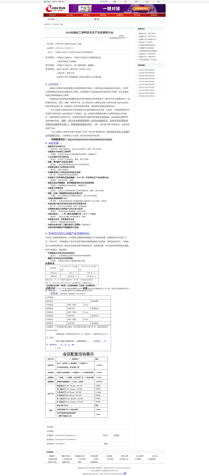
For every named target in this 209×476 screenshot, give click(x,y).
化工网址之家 (67, 459)
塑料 (136, 1)
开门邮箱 (138, 459)
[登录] (55, 1)
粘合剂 (96, 459)
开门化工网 (104, 1)
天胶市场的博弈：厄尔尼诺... (148, 60)
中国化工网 (124, 456)
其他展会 (154, 15)
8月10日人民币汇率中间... (147, 96)
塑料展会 (86, 15)
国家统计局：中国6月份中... (148, 54)
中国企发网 (94, 456)
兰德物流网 (93, 462)
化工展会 (69, 15)
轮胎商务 (52, 456)
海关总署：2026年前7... (146, 42)
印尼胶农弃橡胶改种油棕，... (148, 45)
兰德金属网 (151, 459)
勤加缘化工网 (79, 456)
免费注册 (61, 1)
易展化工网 (66, 462)
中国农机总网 (52, 459)
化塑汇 (80, 462)
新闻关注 (141, 29)
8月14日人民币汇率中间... (147, 84)
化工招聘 (110, 459)
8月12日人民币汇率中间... (147, 90)
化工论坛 (155, 456)
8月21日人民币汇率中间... (147, 70)
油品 (147, 1)
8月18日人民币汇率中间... (147, 79)
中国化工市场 (52, 462)
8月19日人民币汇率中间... (147, 76)
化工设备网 (139, 456)
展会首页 (52, 15)
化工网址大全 (124, 459)
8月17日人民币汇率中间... (147, 81)
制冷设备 (109, 456)
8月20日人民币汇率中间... (147, 73)
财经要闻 (141, 65)
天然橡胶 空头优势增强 (146, 48)
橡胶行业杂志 (66, 456)
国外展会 (137, 15)
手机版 (48, 1)
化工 (125, 1)
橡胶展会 (103, 15)
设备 (158, 1)
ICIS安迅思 (82, 459)
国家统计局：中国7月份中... (148, 33)
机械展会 (120, 15)
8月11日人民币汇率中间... (147, 93)
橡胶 (114, 1)
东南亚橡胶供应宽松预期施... (148, 51)
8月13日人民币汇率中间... (147, 87)
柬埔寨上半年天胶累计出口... (148, 39)
